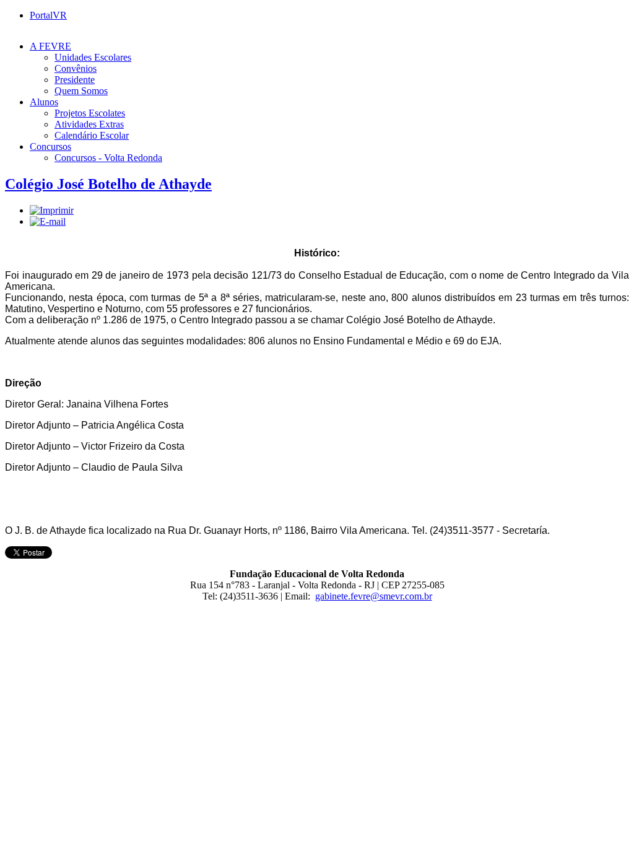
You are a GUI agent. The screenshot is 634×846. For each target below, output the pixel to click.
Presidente (74, 79)
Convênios (75, 68)
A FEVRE (50, 46)
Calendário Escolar (91, 135)
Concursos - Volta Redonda (108, 157)
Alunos (44, 102)
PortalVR (48, 15)
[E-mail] (48, 221)
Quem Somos (81, 90)
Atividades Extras (89, 124)
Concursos (50, 146)
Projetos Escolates (89, 113)
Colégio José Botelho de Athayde (108, 184)
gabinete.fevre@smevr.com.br (373, 596)
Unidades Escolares (92, 57)
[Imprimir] (52, 210)
